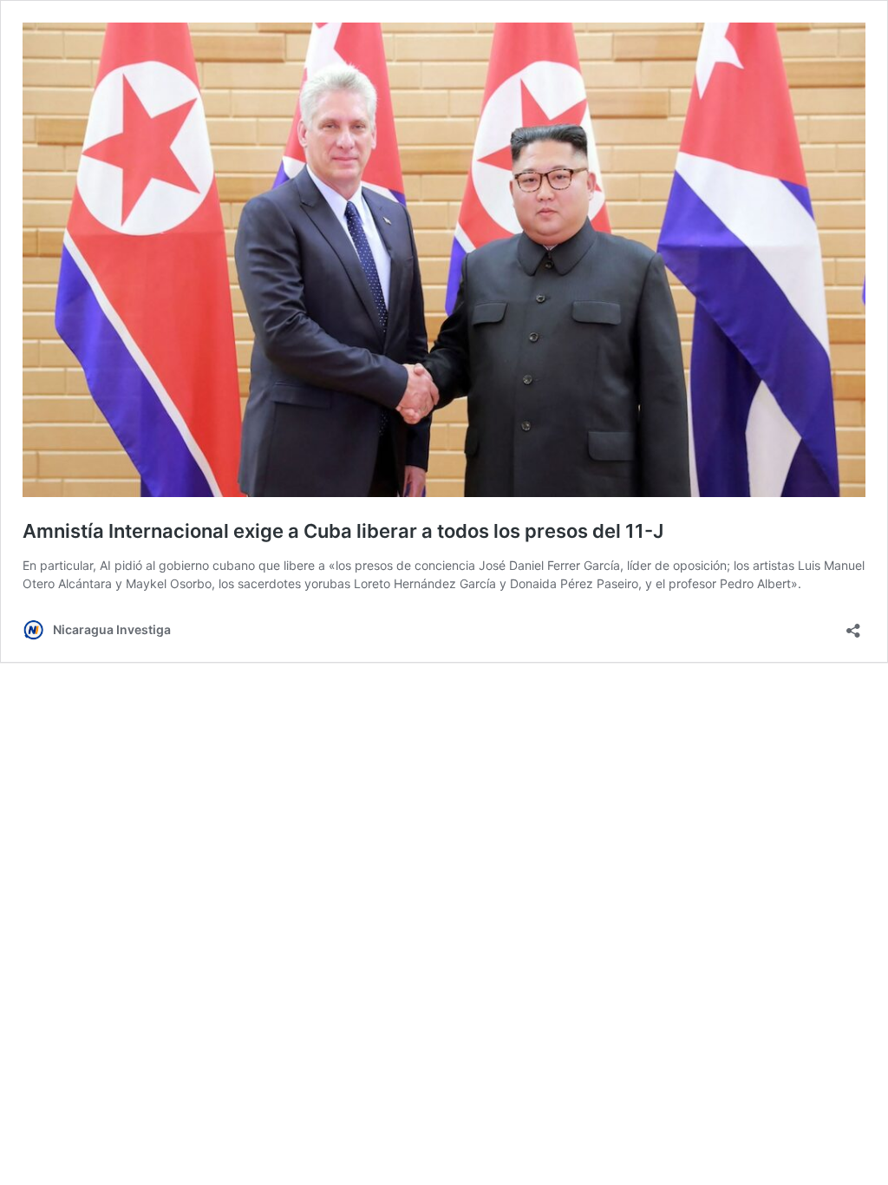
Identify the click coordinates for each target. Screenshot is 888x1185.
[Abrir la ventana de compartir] (853, 625)
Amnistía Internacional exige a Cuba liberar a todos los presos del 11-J (343, 531)
